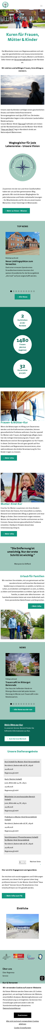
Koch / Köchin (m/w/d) (13, 779)
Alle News (23, 297)
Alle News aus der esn (23, 710)
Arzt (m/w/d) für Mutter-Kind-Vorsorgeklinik (22, 762)
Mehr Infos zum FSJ (14, 896)
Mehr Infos (9, 458)
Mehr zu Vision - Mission (17, 211)
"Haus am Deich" (7, 129)
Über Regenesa (8, 973)
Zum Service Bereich (17, 739)
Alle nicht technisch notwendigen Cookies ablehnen (22, 1022)
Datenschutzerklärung (11, 1008)
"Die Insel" (22, 124)
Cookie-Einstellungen (22, 1028)
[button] (11, 291)
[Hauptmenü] (41, 5)
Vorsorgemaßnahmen (23, 60)
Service (5, 976)
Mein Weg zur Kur (13, 725)
